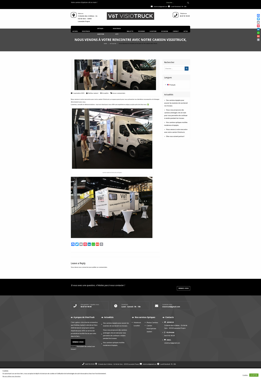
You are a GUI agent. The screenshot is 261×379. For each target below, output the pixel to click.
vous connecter (83, 267)
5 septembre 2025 (78, 93)
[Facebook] (258, 15)
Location (153, 31)
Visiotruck (86, 31)
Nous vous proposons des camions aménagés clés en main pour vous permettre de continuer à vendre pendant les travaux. (115, 334)
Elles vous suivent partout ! (175, 136)
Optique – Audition (100, 31)
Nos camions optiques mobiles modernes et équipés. (113, 343)
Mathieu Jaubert (93, 93)
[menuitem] (75, 31)
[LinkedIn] (258, 29)
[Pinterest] (258, 26)
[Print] (258, 39)
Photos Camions (152, 322)
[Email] (258, 22)
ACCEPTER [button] (253, 375)
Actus (186, 31)
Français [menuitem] (172, 85)
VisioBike (141, 31)
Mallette (130, 31)
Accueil (75, 31)
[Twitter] (258, 19)
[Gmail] (258, 36)
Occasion (164, 31)
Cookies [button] (245, 375)
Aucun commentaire (118, 93)
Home (105, 43)
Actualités (113, 43)
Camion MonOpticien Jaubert (151, 328)
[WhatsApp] (258, 32)
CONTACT (176, 31)
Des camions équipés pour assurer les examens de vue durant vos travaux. (176, 103)
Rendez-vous (184, 288)
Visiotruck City (117, 31)
